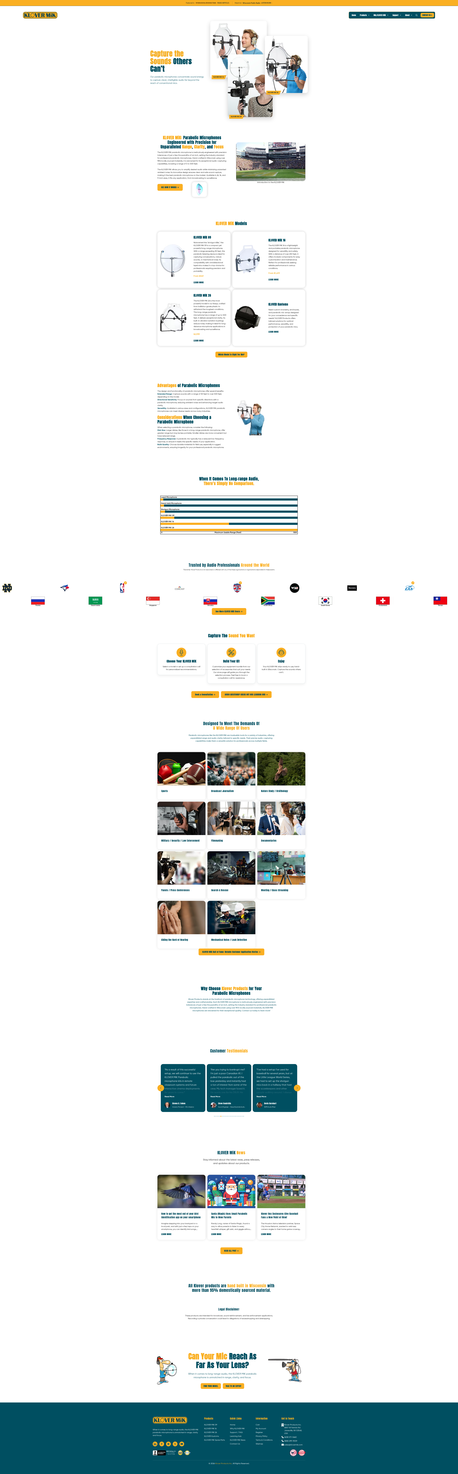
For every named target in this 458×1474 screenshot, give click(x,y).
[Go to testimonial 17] (240, 1116)
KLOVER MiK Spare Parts (214, 1440)
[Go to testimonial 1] (214, 1116)
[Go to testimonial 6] (222, 1116)
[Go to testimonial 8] (225, 1116)
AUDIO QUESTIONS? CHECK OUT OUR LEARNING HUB (246, 694)
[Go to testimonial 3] (217, 1116)
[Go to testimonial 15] (237, 1116)
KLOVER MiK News (237, 1440)
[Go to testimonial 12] (232, 1116)
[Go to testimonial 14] (235, 1116)
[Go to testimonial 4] (219, 1116)
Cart (258, 1425)
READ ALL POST (231, 1250)
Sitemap (259, 1444)
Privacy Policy (261, 1436)
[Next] (297, 1088)
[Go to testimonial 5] (220, 1116)
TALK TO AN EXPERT (233, 1386)
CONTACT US (427, 15)
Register (259, 1432)
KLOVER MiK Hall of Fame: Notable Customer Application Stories (231, 951)
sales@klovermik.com (293, 1445)
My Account (261, 1429)
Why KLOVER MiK (237, 1429)
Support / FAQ (236, 1432)
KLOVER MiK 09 (210, 1425)
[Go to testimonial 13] (233, 1116)
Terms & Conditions (264, 1440)
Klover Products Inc (223, 1464)
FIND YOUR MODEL (211, 1386)
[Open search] (416, 15)
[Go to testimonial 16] (238, 1116)
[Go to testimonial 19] (243, 1116)
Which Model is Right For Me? (231, 354)
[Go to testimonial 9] (227, 1116)
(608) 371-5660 (290, 1437)
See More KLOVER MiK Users (229, 611)
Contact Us (235, 1444)
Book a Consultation (205, 694)
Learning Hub (236, 1436)
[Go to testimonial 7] (224, 1116)
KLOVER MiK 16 (210, 1429)
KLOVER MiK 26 (210, 1432)
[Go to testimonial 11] (230, 1116)
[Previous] (160, 1088)
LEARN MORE (199, 282)
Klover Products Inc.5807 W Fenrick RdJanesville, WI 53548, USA (293, 1429)
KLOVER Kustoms (211, 1436)
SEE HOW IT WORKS (170, 187)
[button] (365, 15)
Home (354, 15)
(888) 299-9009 (290, 1441)
